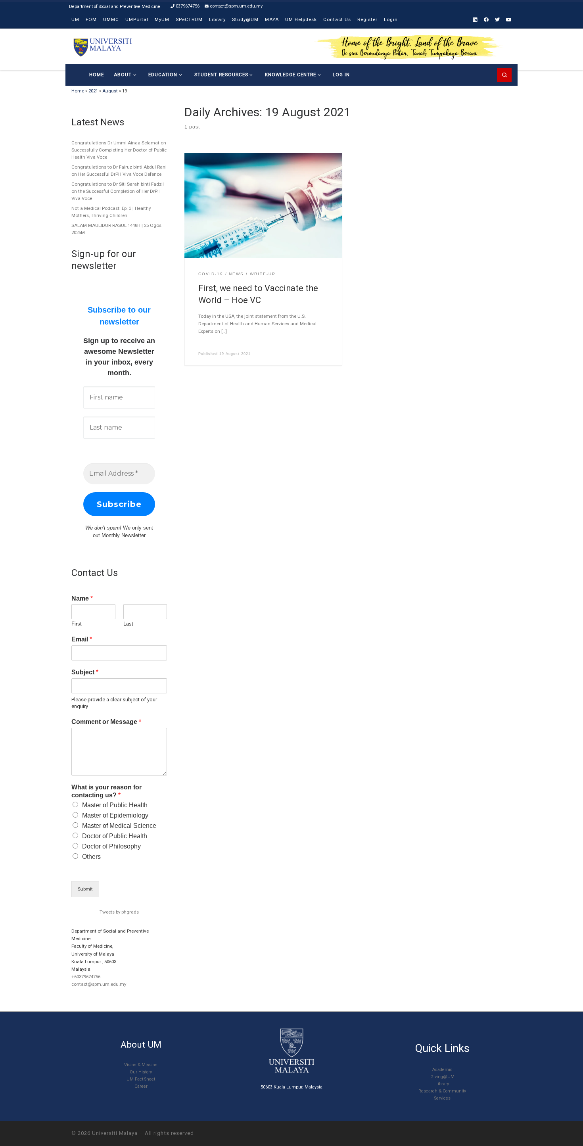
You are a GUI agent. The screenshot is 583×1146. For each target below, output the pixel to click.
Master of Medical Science (119, 825)
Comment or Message (106, 721)
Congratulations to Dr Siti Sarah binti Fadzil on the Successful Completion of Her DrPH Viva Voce (117, 191)
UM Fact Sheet (141, 1079)
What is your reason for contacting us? (106, 791)
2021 (93, 91)
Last (128, 624)
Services (442, 1098)
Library (442, 1083)
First (76, 624)
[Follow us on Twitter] (497, 20)
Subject (84, 672)
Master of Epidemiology (115, 815)
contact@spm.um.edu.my (98, 984)
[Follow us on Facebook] (486, 20)
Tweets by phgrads (119, 912)
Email (81, 639)
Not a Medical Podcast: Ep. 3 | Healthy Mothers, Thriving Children (111, 211)
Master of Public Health (115, 805)
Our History (141, 1072)
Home (77, 91)
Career (141, 1086)
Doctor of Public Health (114, 836)
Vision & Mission (140, 1064)
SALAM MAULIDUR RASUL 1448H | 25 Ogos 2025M (116, 229)
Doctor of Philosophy (111, 846)
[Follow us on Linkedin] (475, 20)
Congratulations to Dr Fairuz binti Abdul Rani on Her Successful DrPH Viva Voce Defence (119, 170)
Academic (442, 1069)
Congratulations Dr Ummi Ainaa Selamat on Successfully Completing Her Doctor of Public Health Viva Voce (119, 150)
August (110, 91)
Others (91, 856)
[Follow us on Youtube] (509, 20)
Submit (85, 889)
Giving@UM (442, 1076)
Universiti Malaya (115, 1133)
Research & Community (442, 1091)
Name (82, 598)
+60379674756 (85, 976)
